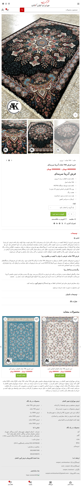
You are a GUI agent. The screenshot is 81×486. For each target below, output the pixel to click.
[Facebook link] (65, 223)
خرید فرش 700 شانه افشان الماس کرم (60, 369)
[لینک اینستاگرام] (9, 3)
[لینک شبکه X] (62, 223)
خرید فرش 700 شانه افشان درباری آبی (21, 369)
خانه (74, 160)
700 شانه (68, 160)
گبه (78, 432)
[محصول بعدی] (6, 160)
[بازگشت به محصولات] (9, 160)
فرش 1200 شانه (34, 420)
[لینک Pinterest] (59, 223)
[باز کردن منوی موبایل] (78, 4)
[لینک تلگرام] (3, 3)
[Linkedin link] (57, 223)
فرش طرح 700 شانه (32, 405)
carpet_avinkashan (63, 462)
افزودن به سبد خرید (58, 214)
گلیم (78, 435)
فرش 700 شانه (34, 409)
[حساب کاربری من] (3, 10)
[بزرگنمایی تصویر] (75, 115)
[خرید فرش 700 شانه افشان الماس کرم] (60, 341)
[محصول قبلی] (11, 160)
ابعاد (74, 203)
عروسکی (76, 446)
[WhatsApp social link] (6, 3)
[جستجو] (22, 10)
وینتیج (77, 442)
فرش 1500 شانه (33, 423)
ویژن (77, 439)
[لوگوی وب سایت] (40, 3)
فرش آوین (38, 283)
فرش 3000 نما (34, 412)
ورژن (61, 160)
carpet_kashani (68, 469)
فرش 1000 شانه (34, 416)
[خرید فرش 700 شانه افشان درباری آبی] (21, 341)
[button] (77, 67)
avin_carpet (65, 466)
